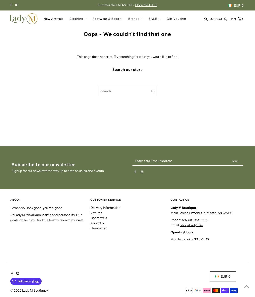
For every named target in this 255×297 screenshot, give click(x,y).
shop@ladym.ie (191, 225)
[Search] (206, 19)
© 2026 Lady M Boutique (28, 290)
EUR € (239, 5)
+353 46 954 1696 (194, 220)
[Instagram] (16, 5)
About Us (97, 223)
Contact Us (98, 218)
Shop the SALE (146, 5)
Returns (96, 213)
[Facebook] (10, 5)
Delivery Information (105, 208)
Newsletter (98, 228)
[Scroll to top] (246, 286)
